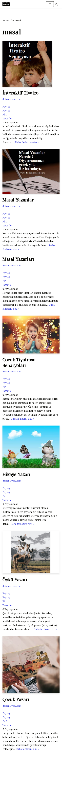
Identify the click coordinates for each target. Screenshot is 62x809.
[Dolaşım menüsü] (50, 4)
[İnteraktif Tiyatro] (31, 64)
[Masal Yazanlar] (31, 171)
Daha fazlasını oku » (27, 142)
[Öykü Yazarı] (31, 552)
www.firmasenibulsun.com (17, 775)
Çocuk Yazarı (15, 699)
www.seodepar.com (13, 785)
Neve (5, 791)
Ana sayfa (7, 20)
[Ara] (56, 4)
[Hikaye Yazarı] (31, 447)
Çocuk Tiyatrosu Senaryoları (19, 362)
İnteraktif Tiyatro (20, 93)
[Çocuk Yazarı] (31, 664)
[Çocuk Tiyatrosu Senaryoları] (31, 335)
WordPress (17, 791)
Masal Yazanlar (18, 200)
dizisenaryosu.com (11, 99)
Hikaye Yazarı (16, 474)
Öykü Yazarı (14, 579)
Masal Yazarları (18, 259)
